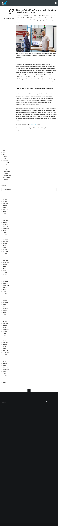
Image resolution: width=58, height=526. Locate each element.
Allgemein (7, 18)
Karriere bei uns (5, 167)
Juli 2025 (4, 211)
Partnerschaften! (7, 162)
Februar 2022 (5, 277)
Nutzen (5, 158)
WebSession (6, 173)
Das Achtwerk (5, 160)
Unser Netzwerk (6, 164)
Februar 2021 (5, 298)
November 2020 (5, 304)
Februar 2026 (5, 203)
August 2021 (5, 287)
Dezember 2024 (5, 224)
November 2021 (5, 283)
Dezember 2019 (5, 327)
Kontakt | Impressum (6, 177)
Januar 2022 (5, 279)
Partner (27, 128)
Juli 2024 (4, 230)
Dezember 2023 (5, 239)
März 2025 (5, 218)
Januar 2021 (5, 300)
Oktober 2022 (5, 260)
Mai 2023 (4, 247)
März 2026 (5, 201)
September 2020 (6, 308)
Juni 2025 (4, 213)
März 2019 (5, 340)
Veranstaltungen (7, 171)
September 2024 (6, 228)
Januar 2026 (5, 205)
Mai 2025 (4, 216)
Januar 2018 (5, 363)
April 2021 (5, 293)
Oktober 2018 (5, 350)
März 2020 (5, 321)
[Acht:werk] (4, 3)
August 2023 (5, 243)
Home (4, 150)
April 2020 (5, 319)
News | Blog (5, 169)
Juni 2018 (4, 357)
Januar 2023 (5, 253)
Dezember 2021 (5, 281)
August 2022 (5, 264)
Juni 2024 (4, 232)
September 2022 (6, 262)
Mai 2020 (4, 317)
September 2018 (6, 352)
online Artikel (33, 124)
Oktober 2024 (5, 226)
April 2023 (5, 249)
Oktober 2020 (5, 306)
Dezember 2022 (5, 256)
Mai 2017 (4, 373)
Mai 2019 (4, 335)
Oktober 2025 (5, 209)
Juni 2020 (4, 314)
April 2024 (5, 234)
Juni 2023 (4, 245)
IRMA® (4, 154)
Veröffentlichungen (7, 175)
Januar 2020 (5, 325)
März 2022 (5, 274)
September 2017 (6, 369)
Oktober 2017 (5, 367)
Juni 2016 (4, 380)
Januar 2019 (5, 344)
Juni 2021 (4, 289)
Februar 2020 (5, 323)
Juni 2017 (4, 371)
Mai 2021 (4, 291)
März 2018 (5, 361)
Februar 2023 (5, 251)
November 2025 (5, 207)
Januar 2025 (5, 222)
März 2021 (5, 296)
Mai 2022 (4, 270)
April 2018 (5, 359)
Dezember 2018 (5, 346)
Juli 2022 (4, 266)
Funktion (5, 156)
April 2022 (5, 272)
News (10, 18)
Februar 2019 (5, 342)
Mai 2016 (4, 382)
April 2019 (5, 338)
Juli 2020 (4, 312)
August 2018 (5, 354)
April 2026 (5, 199)
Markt (4, 152)
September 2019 (6, 329)
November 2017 (5, 365)
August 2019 (5, 331)
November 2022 (5, 258)
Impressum (4, 402)
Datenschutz (6, 179)
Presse (13, 18)
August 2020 (5, 310)
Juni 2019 (4, 333)
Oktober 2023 (5, 241)
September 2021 (6, 285)
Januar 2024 (5, 237)
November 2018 (5, 348)
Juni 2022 (4, 268)
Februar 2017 (5, 378)
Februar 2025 (5, 220)
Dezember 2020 (5, 302)
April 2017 (4, 375)
